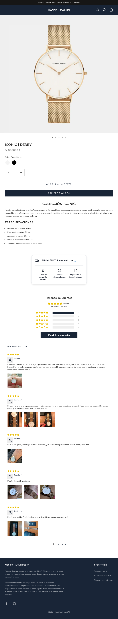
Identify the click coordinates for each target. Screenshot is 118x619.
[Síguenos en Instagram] (14, 603)
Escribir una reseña (59, 335)
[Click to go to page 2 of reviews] (62, 544)
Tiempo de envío (100, 571)
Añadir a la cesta (59, 184)
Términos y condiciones (103, 580)
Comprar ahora (59, 193)
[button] (59, 313)
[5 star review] (13, 354)
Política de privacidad (102, 575)
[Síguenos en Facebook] (6, 603)
